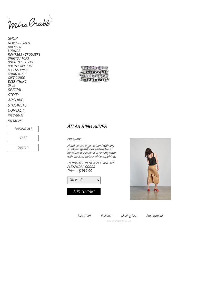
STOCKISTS (17, 106)
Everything (17, 81)
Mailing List (128, 216)
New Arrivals (18, 43)
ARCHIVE (15, 100)
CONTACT (16, 111)
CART (23, 138)
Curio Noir (16, 74)
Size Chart (84, 216)
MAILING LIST (23, 129)
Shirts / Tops (18, 58)
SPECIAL (15, 90)
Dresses (14, 47)
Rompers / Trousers (24, 54)
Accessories (17, 70)
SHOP (12, 39)
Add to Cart (84, 192)
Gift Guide (16, 78)
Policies (106, 216)
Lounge (14, 51)
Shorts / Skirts (20, 62)
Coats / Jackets (20, 66)
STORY (13, 95)
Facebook (14, 121)
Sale (11, 85)
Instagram (15, 115)
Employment (154, 216)
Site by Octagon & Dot (119, 221)
